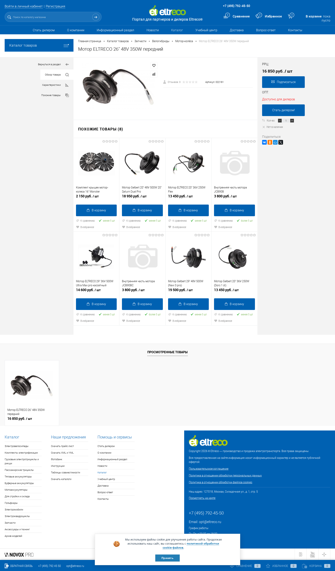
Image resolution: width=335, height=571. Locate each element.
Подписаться (286, 82)
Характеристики (51, 84)
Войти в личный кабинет (24, 6)
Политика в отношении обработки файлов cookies (220, 482)
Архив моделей (13, 536)
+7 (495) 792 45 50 (49, 566)
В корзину (99, 210)
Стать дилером (44, 30)
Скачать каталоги (61, 479)
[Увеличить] (118, 86)
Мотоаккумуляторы (16, 489)
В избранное (87, 227)
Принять (167, 558)
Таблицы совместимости (65, 472)
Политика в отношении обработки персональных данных (225, 475)
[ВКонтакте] (264, 142)
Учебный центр (206, 30)
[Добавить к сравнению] (153, 74)
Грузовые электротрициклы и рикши (22, 461)
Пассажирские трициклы (19, 470)
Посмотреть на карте (202, 498)
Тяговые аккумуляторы (18, 476)
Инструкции (58, 465)
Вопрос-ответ (266, 30)
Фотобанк (56, 459)
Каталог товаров (23, 45)
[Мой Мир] (275, 142)
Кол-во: (271, 120)
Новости (153, 30)
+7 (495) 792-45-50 (236, 6)
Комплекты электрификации (21, 452)
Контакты (295, 30)
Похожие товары (51, 95)
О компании (75, 30)
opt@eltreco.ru (210, 522)
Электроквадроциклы (17, 516)
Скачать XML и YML (62, 452)
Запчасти (10, 522)
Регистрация (55, 6)
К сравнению (87, 220)
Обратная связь (21, 566)
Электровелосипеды (16, 446)
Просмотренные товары (167, 352)
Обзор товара (53, 74)
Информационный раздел (115, 30)
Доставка (237, 30)
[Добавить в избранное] (153, 65)
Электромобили (14, 509)
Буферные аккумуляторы (19, 483)
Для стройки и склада (17, 496)
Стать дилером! (283, 110)
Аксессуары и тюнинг (17, 529)
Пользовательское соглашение (208, 468)
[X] (280, 142)
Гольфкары (11, 503)
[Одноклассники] (270, 142)
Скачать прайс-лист (62, 446)
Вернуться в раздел (49, 64)
